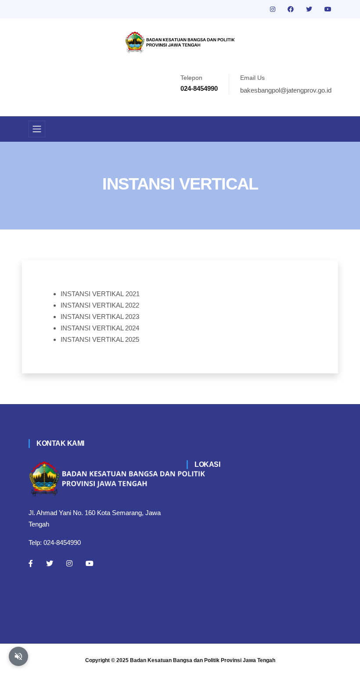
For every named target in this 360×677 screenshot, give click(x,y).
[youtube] (328, 9)
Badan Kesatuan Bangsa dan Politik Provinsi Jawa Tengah (202, 660)
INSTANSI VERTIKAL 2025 (100, 339)
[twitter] (310, 9)
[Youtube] (89, 563)
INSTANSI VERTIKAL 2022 (100, 305)
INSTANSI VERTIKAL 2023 (100, 316)
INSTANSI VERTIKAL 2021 (100, 293)
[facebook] (291, 9)
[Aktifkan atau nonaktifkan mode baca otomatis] (18, 656)
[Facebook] (31, 563)
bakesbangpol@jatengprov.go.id (285, 90)
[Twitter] (49, 563)
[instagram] (273, 9)
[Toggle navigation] (37, 129)
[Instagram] (69, 563)
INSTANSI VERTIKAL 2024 (100, 328)
